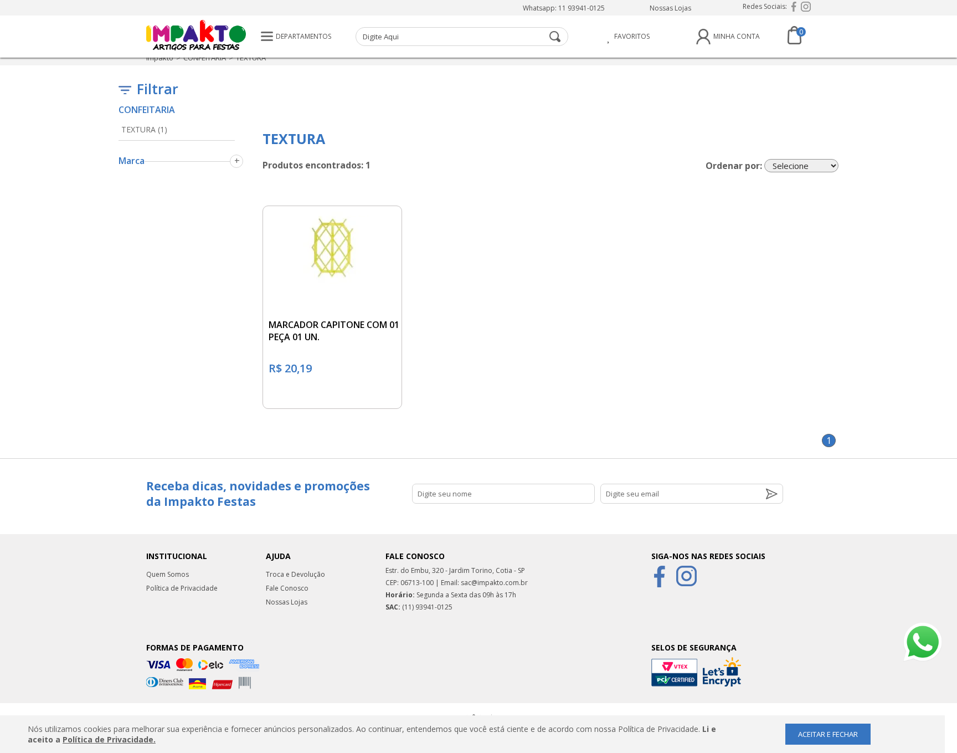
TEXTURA (251, 58)
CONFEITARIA (204, 58)
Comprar (332, 395)
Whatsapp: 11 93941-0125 (564, 8)
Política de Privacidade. (109, 739)
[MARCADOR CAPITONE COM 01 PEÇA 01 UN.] (332, 245)
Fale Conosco (287, 588)
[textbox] (462, 36)
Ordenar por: (734, 166)
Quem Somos (167, 574)
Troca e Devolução (295, 574)
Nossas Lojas (670, 8)
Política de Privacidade (182, 588)
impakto (159, 58)
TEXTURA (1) (144, 129)
